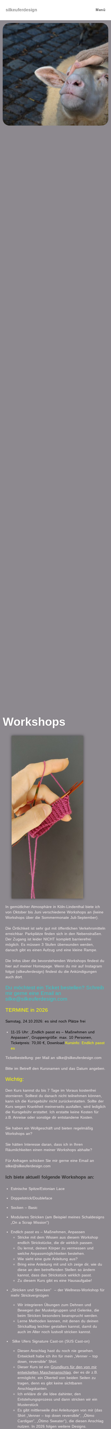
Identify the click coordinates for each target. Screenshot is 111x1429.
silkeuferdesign (21, 10)
